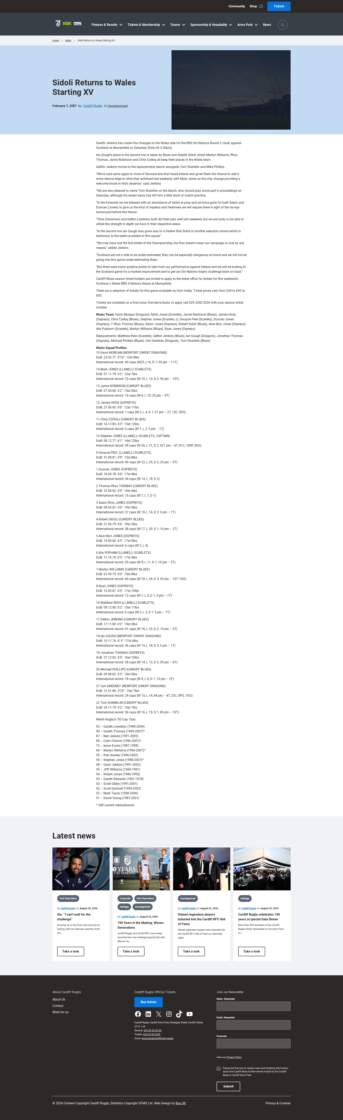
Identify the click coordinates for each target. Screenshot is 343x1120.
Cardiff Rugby (93, 106)
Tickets (279, 6)
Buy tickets (148, 1002)
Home (55, 40)
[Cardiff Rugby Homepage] (68, 24)
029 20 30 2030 (152, 1034)
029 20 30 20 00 (152, 1030)
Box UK (181, 1103)
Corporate (125, 898)
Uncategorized (118, 106)
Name (226, 999)
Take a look (73, 952)
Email (226, 1017)
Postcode (222, 1036)
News (68, 40)
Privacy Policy (234, 1057)
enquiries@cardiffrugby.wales (157, 1038)
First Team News (68, 898)
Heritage (124, 906)
